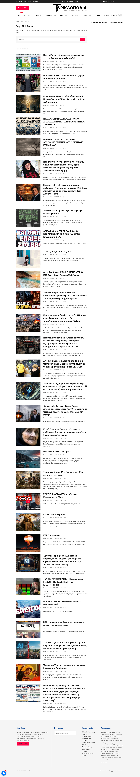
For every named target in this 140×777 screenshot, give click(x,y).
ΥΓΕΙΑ (98, 15)
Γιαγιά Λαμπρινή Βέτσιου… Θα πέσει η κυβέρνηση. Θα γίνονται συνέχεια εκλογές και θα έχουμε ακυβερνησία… (64, 432)
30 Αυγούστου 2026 (56, 438)
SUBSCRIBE (23, 743)
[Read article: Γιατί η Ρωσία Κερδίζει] (28, 522)
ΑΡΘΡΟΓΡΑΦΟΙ (111, 15)
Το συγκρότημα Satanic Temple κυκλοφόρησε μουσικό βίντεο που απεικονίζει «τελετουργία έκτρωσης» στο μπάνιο (65, 295)
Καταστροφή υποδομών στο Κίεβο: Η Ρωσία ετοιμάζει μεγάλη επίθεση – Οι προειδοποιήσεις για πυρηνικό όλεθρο (64, 318)
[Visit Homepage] (70, 8)
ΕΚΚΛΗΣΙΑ (87, 15)
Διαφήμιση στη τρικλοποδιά (31, 1)
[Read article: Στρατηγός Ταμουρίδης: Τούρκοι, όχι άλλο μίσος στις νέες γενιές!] (28, 480)
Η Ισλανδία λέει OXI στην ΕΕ (57, 451)
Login (105, 1)
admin (46, 61)
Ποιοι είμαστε (19, 1)
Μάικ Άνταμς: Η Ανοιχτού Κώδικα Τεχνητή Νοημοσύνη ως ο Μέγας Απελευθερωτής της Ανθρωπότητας (64, 99)
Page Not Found (25, 21)
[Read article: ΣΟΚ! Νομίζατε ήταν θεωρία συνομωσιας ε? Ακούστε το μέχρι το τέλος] (28, 629)
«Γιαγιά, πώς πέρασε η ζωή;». (57, 251)
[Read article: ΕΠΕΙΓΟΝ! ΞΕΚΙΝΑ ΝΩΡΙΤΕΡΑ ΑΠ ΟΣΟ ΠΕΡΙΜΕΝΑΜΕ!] (28, 609)
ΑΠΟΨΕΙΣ (63, 15)
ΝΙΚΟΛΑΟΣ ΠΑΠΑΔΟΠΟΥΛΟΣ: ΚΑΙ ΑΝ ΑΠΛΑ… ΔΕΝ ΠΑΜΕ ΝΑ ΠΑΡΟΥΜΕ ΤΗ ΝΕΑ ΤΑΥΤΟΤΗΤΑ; (64, 122)
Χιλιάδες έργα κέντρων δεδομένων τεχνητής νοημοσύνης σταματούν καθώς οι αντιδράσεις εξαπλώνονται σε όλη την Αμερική (65, 645)
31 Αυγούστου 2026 (56, 61)
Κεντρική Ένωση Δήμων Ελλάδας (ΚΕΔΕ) (86, 738)
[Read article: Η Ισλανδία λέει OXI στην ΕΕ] (28, 459)
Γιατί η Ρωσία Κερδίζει (54, 514)
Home (17, 21)
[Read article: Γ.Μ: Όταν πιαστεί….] (28, 543)
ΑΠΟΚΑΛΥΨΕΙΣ (51, 15)
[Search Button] (123, 1)
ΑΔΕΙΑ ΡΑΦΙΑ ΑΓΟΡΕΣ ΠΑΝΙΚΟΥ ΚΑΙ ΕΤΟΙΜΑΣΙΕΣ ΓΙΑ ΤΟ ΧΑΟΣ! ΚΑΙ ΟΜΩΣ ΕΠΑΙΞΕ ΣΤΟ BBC (61, 234)
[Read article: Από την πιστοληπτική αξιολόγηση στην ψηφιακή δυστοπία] (28, 218)
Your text (23, 7)
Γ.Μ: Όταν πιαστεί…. (52, 535)
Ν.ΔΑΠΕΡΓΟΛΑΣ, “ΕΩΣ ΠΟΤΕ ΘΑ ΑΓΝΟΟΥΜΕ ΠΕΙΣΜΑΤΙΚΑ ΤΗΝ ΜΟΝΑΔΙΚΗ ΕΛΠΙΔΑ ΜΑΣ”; (63, 142)
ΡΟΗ (19, 14)
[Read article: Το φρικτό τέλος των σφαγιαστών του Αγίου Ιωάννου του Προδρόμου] (28, 672)
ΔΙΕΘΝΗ (38, 15)
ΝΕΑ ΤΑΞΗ (74, 15)
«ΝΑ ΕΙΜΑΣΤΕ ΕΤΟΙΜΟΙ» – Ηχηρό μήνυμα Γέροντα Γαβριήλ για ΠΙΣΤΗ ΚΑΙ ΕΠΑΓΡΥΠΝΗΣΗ (63, 582)
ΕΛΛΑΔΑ (27, 15)
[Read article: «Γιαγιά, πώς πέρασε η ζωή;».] (28, 259)
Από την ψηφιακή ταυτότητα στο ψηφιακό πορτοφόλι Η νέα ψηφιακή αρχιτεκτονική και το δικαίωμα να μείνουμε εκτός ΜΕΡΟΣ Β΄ (64, 364)
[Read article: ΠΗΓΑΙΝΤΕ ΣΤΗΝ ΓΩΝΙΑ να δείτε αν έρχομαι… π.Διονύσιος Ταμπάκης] (28, 83)
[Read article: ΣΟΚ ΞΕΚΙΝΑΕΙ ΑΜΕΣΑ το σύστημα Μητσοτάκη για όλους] (28, 501)
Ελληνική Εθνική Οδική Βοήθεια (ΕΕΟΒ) (87, 749)
